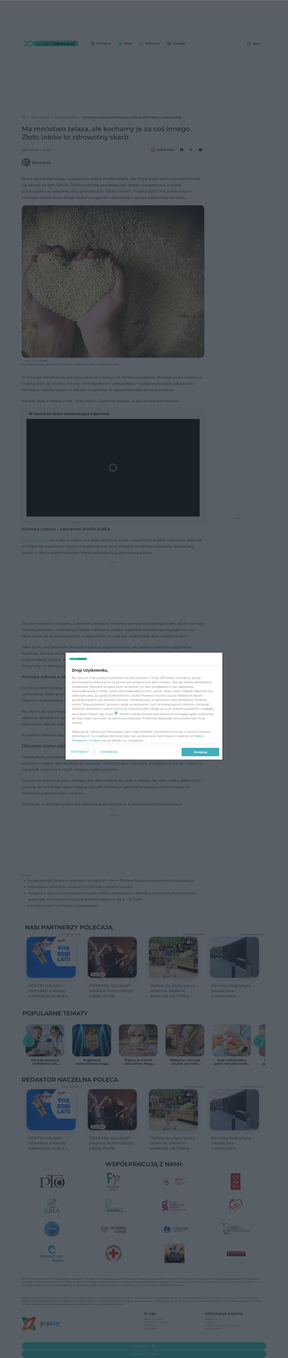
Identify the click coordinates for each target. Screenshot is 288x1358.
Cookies (95, 740)
